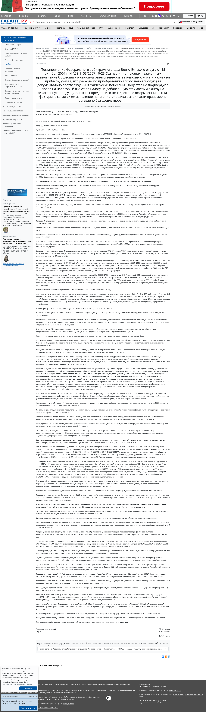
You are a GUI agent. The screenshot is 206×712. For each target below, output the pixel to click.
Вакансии (23, 15)
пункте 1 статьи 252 (45, 329)
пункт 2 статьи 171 (54, 412)
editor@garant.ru (175, 690)
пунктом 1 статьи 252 (161, 294)
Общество (143, 28)
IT (153, 28)
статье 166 (153, 403)
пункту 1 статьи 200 (52, 511)
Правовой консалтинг (14, 60)
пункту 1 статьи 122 (55, 277)
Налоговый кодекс (43, 368)
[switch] (32, 22)
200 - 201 (147, 294)
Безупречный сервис (13, 44)
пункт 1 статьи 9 (149, 192)
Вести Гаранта (11, 75)
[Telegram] (169, 657)
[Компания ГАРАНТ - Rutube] (174, 15)
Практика (60, 28)
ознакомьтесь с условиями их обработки (17, 684)
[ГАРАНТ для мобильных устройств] (148, 15)
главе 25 (63, 325)
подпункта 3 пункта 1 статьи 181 (54, 504)
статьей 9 (107, 296)
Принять (28, 688)
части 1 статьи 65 (118, 386)
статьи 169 (116, 214)
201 (128, 211)
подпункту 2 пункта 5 (52, 430)
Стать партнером (107, 15)
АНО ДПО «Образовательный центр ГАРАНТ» (15, 131)
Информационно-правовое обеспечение (14, 39)
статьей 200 (75, 514)
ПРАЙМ (8, 64)
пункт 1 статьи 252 (96, 192)
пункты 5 (95, 211)
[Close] (36, 696)
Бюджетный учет (195, 28)
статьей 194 (41, 514)
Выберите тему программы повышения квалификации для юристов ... (13, 264)
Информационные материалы (16, 115)
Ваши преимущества (12, 106)
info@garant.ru (68, 703)
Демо (70, 15)
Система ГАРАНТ (11, 49)
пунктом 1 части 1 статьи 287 (61, 587)
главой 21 (77, 426)
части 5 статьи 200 (136, 386)
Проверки (178, 28)
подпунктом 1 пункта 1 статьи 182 (64, 495)
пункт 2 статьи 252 (108, 352)
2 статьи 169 (56, 423)
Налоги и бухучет (32, 28)
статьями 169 (129, 294)
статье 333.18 (135, 606)
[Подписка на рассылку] (145, 15)
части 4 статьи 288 (106, 567)
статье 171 (74, 417)
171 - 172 (139, 294)
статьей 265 (56, 331)
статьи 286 (77, 393)
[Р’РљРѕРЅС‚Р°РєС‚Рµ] (163, 657)
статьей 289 (81, 587)
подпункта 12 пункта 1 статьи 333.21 (134, 574)
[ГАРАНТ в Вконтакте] (152, 15)
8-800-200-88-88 (144, 684)
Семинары (86, 15)
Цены (57, 15)
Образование (114, 28)
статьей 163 (56, 234)
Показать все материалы (51, 665)
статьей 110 (56, 574)
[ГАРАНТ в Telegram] (163, 15)
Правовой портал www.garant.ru (12, 70)
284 (121, 244)
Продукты (41, 15)
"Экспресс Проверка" (14, 102)
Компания (6, 15)
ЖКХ (101, 28)
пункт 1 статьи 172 (139, 419)
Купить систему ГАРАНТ (13, 119)
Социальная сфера (86, 28)
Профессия (163, 28)
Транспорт (129, 28)
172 (123, 211)
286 (126, 244)
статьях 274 (114, 244)
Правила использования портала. (64, 693)
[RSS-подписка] (177, 15)
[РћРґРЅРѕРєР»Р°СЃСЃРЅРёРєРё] (166, 657)
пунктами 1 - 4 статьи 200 (79, 522)
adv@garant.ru (178, 694)
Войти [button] (190, 16)
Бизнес (48, 28)
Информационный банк (13, 111)
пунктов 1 (45, 423)
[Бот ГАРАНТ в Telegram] (166, 15)
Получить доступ (28, 708)
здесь (118, 106)
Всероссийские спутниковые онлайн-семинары (17, 92)
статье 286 (144, 557)
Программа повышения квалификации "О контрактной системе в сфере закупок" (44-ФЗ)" (16, 209)
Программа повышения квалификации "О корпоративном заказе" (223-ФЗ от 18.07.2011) (17, 241)
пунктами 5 (115, 440)
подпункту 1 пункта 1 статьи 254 (65, 359)
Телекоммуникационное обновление (13, 125)
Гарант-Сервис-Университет (47, 707)
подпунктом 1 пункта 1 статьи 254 (50, 296)
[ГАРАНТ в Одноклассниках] (170, 15)
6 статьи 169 (106, 211)
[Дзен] (156, 16)
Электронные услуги (13, 98)
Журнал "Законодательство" (17, 80)
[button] (191, 22)
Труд (71, 28)
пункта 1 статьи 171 (56, 403)
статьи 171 (117, 211)
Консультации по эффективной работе (14, 85)
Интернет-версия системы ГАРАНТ (16, 54)
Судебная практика (10, 28)
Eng (202, 16)
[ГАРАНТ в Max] (159, 15)
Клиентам (128, 15)
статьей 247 (56, 319)
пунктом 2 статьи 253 (59, 356)
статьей (59, 405)
